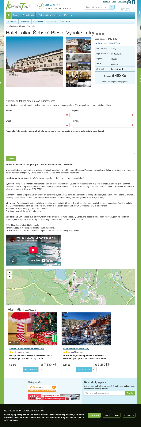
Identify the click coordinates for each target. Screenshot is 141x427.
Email (8, 120)
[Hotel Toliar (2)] (72, 66)
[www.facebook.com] (133, 2)
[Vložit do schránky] (40, 369)
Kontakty (68, 15)
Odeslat (11, 158)
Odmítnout (129, 415)
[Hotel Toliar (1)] (84, 40)
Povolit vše (94, 415)
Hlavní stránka (9, 15)
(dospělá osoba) (30, 357)
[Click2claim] (54, 397)
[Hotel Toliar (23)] (84, 83)
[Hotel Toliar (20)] (84, 66)
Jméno (9, 110)
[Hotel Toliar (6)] (72, 49)
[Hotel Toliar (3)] (84, 58)
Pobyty (16, 15)
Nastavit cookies (112, 415)
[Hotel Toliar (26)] (72, 75)
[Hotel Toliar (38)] (43, 61)
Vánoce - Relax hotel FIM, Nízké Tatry (26, 348)
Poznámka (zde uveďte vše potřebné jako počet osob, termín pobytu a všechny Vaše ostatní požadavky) (55, 131)
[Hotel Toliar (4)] (72, 58)
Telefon (75, 120)
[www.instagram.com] (129, 2)
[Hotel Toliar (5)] (84, 49)
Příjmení (75, 110)
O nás (114, 1)
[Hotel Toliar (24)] (72, 83)
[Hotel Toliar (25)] (84, 75)
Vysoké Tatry (114, 43)
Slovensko (102, 43)
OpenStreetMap (11, 304)
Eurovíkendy (28, 15)
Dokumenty (122, 1)
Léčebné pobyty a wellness (49, 15)
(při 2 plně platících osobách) (85, 357)
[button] (70, 283)
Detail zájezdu (30, 369)
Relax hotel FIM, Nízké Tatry (76, 348)
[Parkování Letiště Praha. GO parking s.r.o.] (42, 389)
